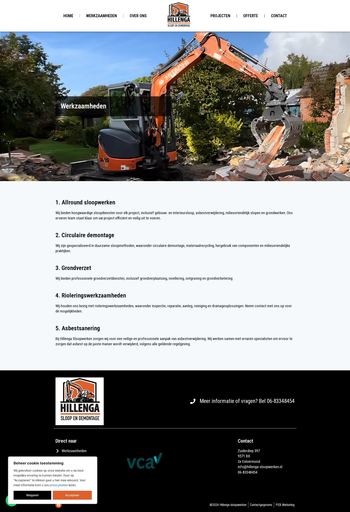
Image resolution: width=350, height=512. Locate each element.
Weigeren (32, 495)
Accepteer (72, 495)
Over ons (138, 15)
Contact (279, 15)
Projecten (220, 15)
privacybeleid (59, 485)
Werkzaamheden (101, 15)
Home (68, 15)
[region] (52, 480)
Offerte (250, 15)
